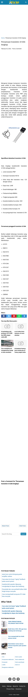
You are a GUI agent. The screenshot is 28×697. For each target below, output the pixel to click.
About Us (15, 686)
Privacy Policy (10, 689)
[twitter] (8, 316)
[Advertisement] (14, 21)
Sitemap (9, 686)
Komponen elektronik (8, 659)
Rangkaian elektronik (8, 667)
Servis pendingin (19, 662)
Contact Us (22, 686)
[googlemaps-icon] (18, 679)
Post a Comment (16, 48)
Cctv (3, 657)
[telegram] (24, 316)
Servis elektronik (19, 659)
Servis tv (17, 664)
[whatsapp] (19, 316)
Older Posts (22, 526)
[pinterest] (14, 316)
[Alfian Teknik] (14, 2)
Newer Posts (5, 526)
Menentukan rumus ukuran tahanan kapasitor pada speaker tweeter (17, 645)
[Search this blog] (26, 2)
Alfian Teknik (16, 694)
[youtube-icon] (14, 679)
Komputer (4, 662)
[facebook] (3, 316)
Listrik (3, 664)
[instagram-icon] (9, 679)
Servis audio (18, 657)
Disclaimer (18, 689)
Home (3, 686)
